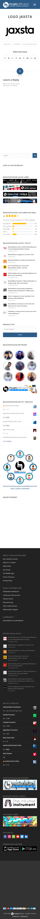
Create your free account (11, 595)
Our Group (6, 570)
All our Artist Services (10, 606)
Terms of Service (8, 577)
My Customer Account (10, 559)
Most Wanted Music (30, 44)
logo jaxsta (20, 16)
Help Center (7, 566)
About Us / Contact (9, 562)
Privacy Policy (7, 581)
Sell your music (8, 599)
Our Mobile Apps (8, 573)
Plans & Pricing (8, 602)
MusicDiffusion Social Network (13, 621)
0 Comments (16, 44)
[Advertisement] (20, 519)
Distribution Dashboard (11, 591)
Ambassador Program (10, 610)
